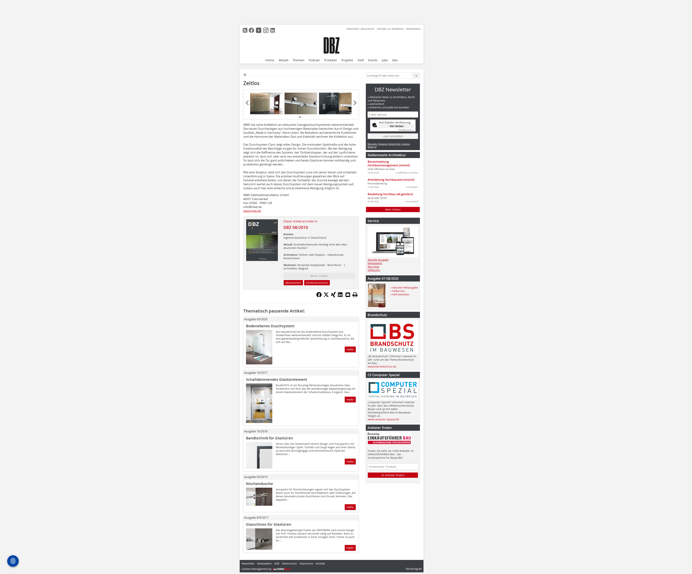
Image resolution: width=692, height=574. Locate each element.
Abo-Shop (373, 266)
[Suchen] (416, 75)
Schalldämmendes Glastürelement (276, 379)
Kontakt (320, 563)
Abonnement (293, 282)
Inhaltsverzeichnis (317, 282)
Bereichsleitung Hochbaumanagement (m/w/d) (389, 163)
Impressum (306, 563)
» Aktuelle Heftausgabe (404, 287)
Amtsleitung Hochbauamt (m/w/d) (391, 180)
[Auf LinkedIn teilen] (340, 296)
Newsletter (248, 563)
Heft (361, 60)
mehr (350, 349)
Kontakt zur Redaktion (390, 28)
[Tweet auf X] (326, 296)
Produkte (330, 60)
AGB (276, 563)
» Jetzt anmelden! (392, 136)
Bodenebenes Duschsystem (270, 325)
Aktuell (283, 60)
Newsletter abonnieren (360, 28)
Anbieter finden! (394, 475)
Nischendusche (259, 483)
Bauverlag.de (414, 568)
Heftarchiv (374, 270)
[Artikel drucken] (355, 294)
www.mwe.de (252, 211)
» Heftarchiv (397, 291)
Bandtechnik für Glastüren (269, 438)
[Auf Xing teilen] (333, 296)
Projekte (347, 60)
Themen (298, 60)
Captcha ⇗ (406, 130)
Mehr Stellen (393, 209)
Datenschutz (289, 563)
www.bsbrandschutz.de (382, 366)
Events (373, 60)
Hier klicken (397, 126)
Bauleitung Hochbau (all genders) (390, 194)
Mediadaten (413, 28)
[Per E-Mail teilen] (347, 294)
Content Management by (256, 569)
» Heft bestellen (399, 294)
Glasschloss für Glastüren (268, 524)
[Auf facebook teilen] (319, 296)
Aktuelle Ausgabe (378, 259)
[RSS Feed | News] (245, 30)
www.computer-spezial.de (383, 419)
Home (269, 60)
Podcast (314, 60)
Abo (395, 60)
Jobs (385, 60)
